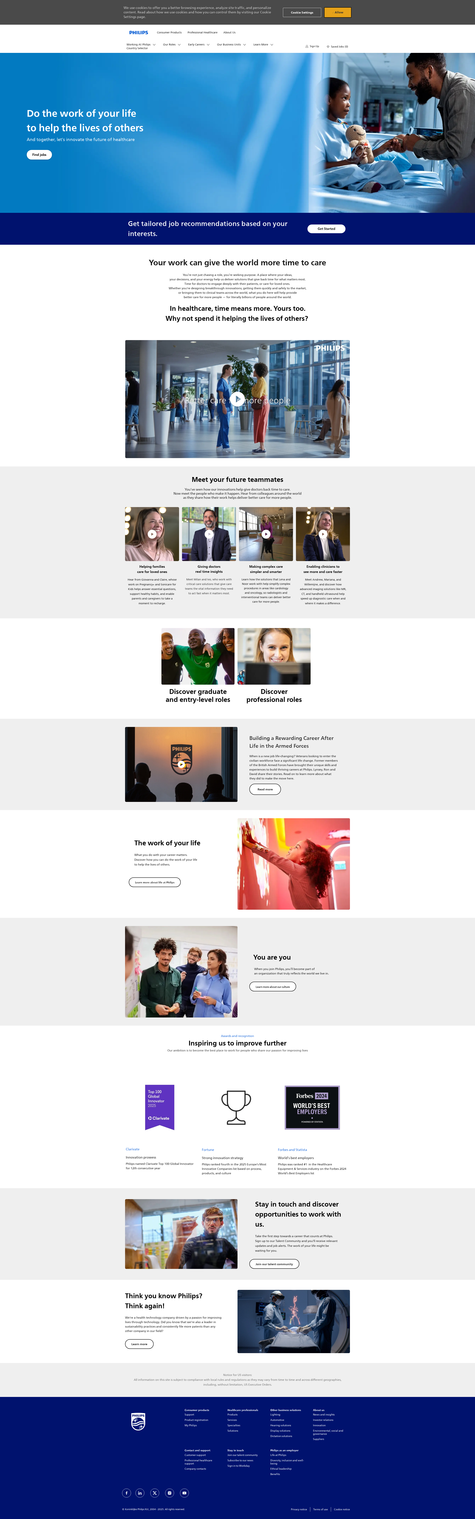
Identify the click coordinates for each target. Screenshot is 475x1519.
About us (229, 32)
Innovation (319, 1425)
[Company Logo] (139, 32)
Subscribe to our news (240, 1460)
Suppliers (318, 1439)
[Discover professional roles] (274, 668)
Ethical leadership (281, 1469)
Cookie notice (342, 1509)
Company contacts (195, 1469)
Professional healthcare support (198, 1462)
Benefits (275, 1474)
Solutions (232, 1431)
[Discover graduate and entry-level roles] (198, 668)
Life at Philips (278, 1455)
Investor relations (323, 1420)
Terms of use (320, 1509)
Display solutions (280, 1431)
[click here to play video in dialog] (237, 399)
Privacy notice (299, 1509)
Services (232, 1420)
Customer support (195, 1455)
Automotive (277, 1420)
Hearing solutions (280, 1425)
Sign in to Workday (238, 1466)
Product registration (196, 1420)
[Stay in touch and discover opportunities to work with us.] (237, 1234)
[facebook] (126, 1493)
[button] (312, 46)
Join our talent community (242, 1455)
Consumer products (169, 32)
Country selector (137, 48)
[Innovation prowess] (160, 1125)
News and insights (324, 1415)
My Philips (191, 1425)
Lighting (275, 1415)
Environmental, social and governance (328, 1432)
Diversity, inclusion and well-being (287, 1462)
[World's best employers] (312, 1125)
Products (232, 1415)
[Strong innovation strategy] (236, 1125)
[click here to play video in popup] (152, 534)
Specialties (233, 1425)
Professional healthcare (202, 32)
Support (189, 1415)
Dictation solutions (281, 1436)
